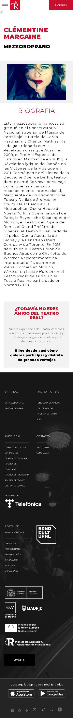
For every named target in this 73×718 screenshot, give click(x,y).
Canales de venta (14, 403)
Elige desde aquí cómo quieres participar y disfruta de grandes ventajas (36, 355)
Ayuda (19, 660)
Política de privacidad (17, 475)
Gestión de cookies (15, 486)
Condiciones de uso (15, 447)
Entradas (61, 5)
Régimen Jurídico (14, 554)
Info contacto (44, 447)
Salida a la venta (14, 408)
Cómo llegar (43, 453)
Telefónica (23, 502)
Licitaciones (11, 571)
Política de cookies (15, 480)
